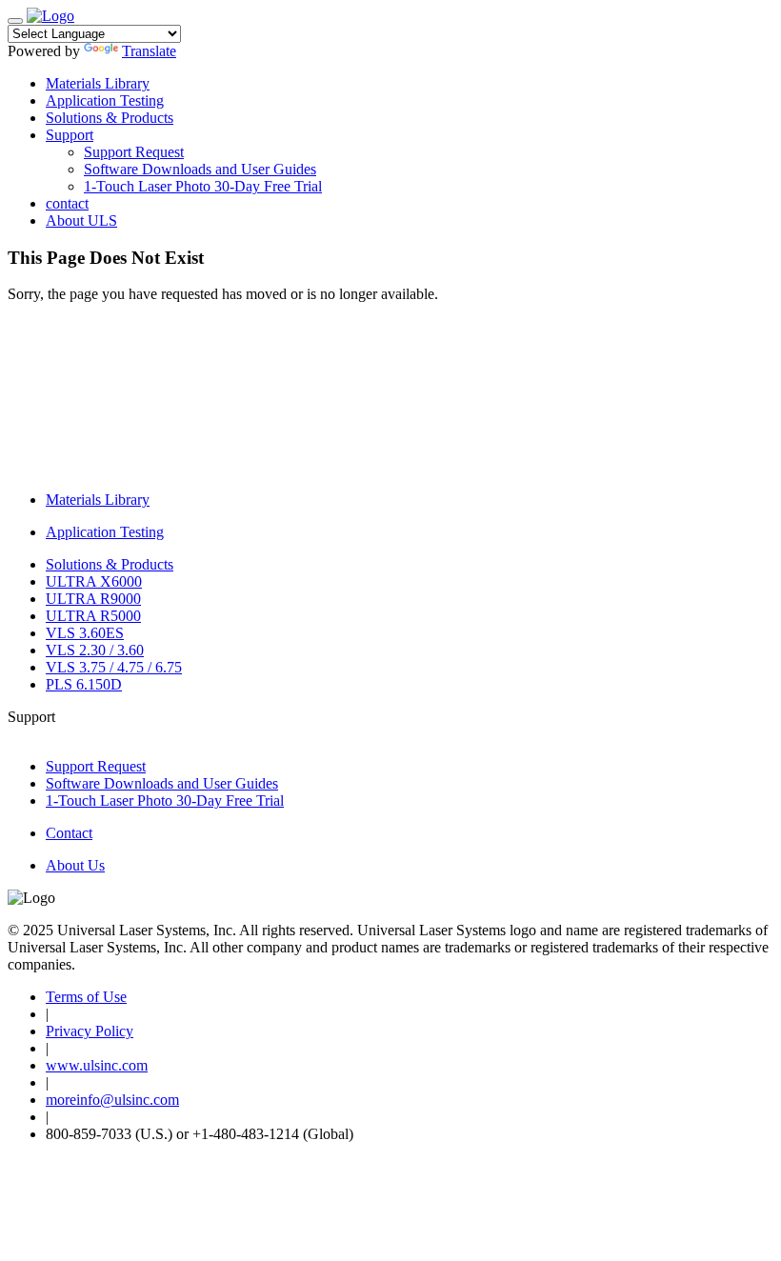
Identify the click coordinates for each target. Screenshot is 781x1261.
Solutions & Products (109, 118)
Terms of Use (86, 997)
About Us (75, 865)
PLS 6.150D (84, 684)
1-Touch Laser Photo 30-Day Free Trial (203, 186)
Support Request (134, 152)
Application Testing (105, 100)
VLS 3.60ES (85, 633)
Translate (149, 51)
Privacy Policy (89, 1031)
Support (69, 135)
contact (67, 203)
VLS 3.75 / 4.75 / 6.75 (114, 667)
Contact (69, 833)
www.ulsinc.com (97, 1065)
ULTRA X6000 (94, 581)
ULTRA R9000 (93, 598)
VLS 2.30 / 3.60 (95, 650)
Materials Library (98, 83)
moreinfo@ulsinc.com (112, 1099)
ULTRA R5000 (93, 616)
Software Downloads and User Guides (200, 169)
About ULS (81, 220)
